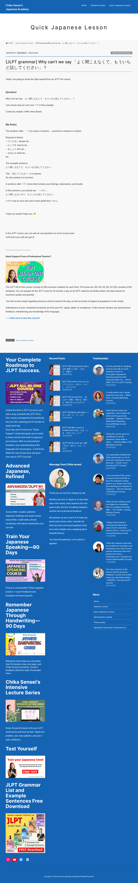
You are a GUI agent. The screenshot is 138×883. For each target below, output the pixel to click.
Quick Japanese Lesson (121, 53)
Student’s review (101, 606)
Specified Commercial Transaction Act (110, 627)
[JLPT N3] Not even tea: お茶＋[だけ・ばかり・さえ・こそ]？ (74, 445)
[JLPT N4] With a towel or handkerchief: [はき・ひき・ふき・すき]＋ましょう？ (75, 430)
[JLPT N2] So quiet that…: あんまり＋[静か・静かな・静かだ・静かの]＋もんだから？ (74, 399)
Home (96, 601)
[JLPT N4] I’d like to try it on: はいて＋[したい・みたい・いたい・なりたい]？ (75, 384)
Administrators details (103, 617)
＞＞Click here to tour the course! (23, 318)
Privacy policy (99, 622)
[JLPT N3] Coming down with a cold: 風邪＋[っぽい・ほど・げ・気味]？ (75, 369)
